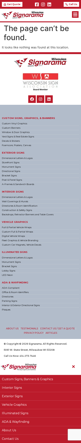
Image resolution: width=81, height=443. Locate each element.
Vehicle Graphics (15, 221)
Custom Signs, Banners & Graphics (27, 379)
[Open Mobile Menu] (75, 14)
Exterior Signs (13, 152)
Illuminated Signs (14, 252)
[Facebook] (32, 99)
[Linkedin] (49, 4)
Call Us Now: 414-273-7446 (20, 355)
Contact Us (10, 439)
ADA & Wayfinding (15, 282)
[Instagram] (43, 4)
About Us (9, 430)
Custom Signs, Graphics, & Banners (28, 118)
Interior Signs (13, 191)
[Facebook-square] (37, 4)
